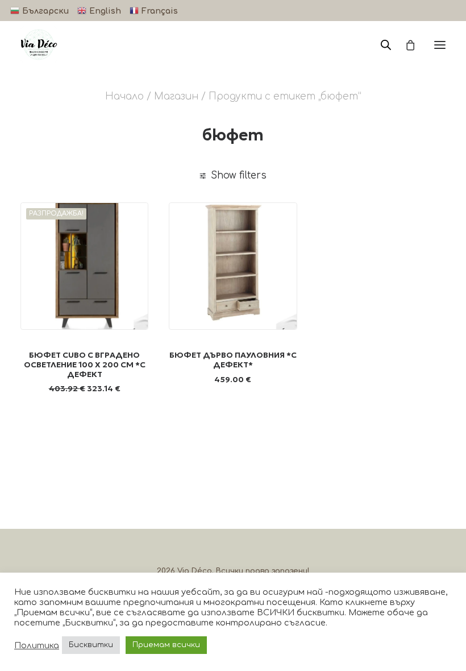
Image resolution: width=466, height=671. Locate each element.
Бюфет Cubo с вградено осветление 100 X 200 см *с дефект (84, 364)
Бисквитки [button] (91, 645)
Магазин (176, 96)
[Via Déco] (38, 44)
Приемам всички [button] (166, 645)
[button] (440, 44)
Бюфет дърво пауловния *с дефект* (233, 360)
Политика (36, 645)
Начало (124, 96)
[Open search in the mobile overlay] (381, 45)
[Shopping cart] (405, 45)
